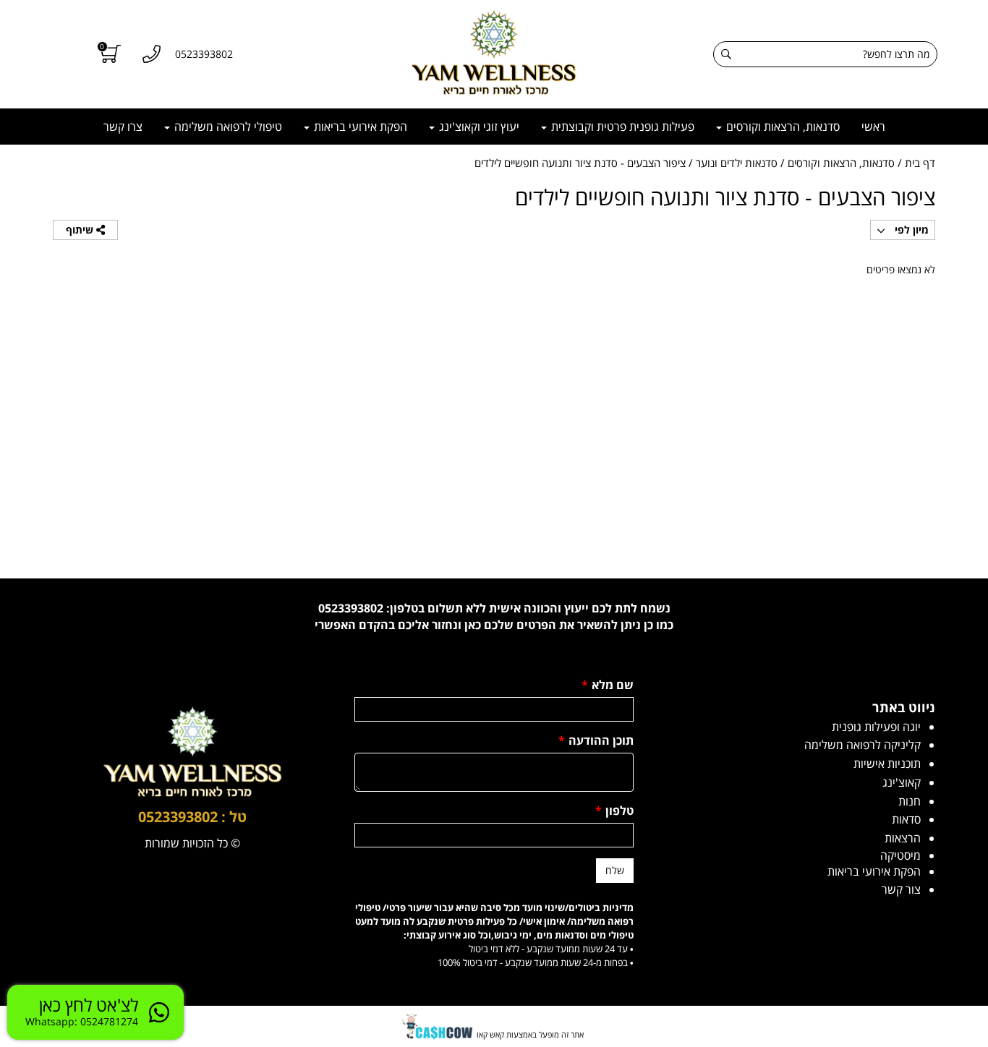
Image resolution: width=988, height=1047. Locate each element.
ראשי (873, 126)
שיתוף (81, 229)
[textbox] (494, 616)
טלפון (614, 811)
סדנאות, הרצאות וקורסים (781, 126)
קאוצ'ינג (901, 782)
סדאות (906, 819)
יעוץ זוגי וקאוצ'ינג (477, 126)
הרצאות (903, 838)
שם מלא (608, 685)
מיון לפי (910, 229)
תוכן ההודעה (596, 740)
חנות (909, 801)
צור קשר (901, 889)
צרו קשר (122, 126)
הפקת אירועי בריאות (359, 126)
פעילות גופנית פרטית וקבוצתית (621, 126)
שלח (614, 870)
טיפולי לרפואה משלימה (226, 126)
